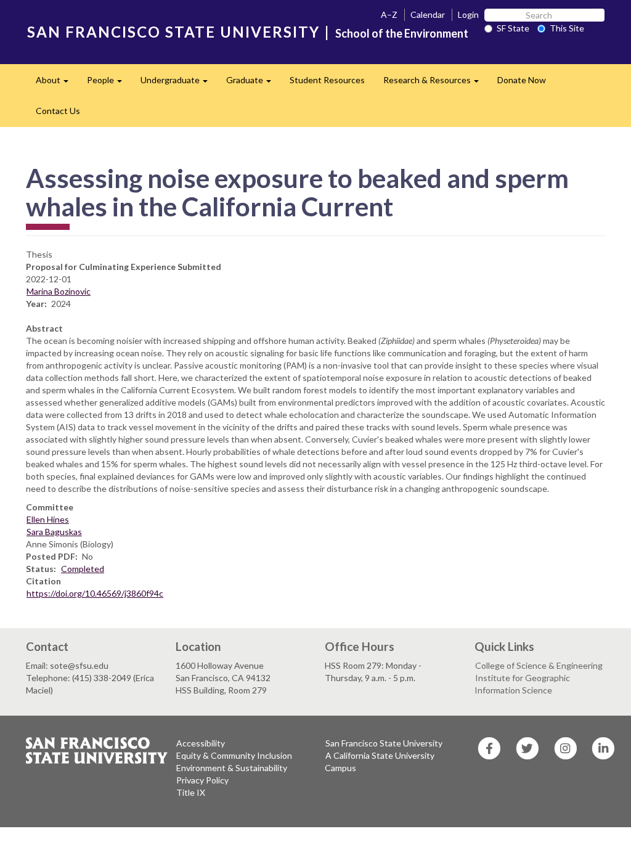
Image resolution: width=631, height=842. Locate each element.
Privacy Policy (202, 780)
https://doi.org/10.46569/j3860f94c (94, 593)
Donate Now (521, 80)
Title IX (190, 792)
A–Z (389, 14)
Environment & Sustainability (231, 767)
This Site (567, 28)
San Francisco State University (383, 743)
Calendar (427, 14)
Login (468, 14)
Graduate (253, 83)
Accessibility (200, 743)
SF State (513, 28)
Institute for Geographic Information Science (522, 683)
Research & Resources (435, 83)
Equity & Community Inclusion (234, 755)
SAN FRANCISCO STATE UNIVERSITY (173, 32)
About (57, 83)
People (109, 83)
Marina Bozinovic (58, 291)
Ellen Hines (47, 519)
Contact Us (58, 110)
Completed (82, 568)
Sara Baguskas (54, 531)
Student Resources (327, 80)
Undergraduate (178, 83)
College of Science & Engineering (539, 665)
